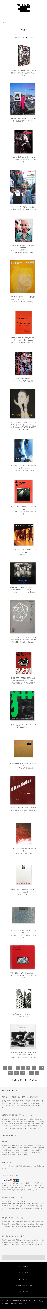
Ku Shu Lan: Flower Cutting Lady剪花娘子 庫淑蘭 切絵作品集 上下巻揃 (23, 73)
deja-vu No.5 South (23, 380)
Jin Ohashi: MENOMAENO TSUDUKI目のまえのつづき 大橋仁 (24, 851)
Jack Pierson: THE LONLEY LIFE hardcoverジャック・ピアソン (24, 552)
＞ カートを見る (23, 1292)
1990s (4, 22)
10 (42, 1068)
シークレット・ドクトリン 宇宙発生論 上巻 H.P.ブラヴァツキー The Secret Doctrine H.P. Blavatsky (23, 639)
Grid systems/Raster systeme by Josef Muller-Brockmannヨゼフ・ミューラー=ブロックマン (23, 340)
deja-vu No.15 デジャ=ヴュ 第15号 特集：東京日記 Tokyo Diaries (23, 208)
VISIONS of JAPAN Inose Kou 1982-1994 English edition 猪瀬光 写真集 (23, 975)
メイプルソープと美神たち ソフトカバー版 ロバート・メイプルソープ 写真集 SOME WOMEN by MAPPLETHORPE (23, 425)
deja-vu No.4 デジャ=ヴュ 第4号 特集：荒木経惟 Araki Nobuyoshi (23, 120)
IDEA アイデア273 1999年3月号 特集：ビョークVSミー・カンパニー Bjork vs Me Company (23, 299)
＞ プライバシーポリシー (23, 1279)
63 (32, 1073)
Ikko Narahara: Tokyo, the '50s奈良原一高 (23, 1015)
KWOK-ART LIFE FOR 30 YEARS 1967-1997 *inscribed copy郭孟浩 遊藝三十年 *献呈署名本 (23, 680)
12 (16, 1073)
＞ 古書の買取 (23, 1272)
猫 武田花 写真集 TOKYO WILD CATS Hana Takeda (23, 726)
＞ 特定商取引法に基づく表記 (23, 1285)
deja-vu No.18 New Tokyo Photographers (23, 248)
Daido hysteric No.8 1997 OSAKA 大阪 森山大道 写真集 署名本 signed (23, 810)
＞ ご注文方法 (23, 1266)
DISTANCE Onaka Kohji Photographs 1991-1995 (23, 934)
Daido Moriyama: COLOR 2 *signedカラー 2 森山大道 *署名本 (23, 765)
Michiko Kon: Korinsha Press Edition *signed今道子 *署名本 (23, 892)
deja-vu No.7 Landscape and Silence (23, 510)
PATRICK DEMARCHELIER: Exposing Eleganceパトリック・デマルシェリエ (23, 468)
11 (10, 1073)
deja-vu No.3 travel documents (23, 159)
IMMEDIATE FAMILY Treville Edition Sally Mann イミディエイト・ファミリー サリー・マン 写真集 (23, 589)
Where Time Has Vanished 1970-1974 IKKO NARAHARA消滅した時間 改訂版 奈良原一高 (23, 1055)
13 (23, 1073)
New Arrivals (19, 38)
